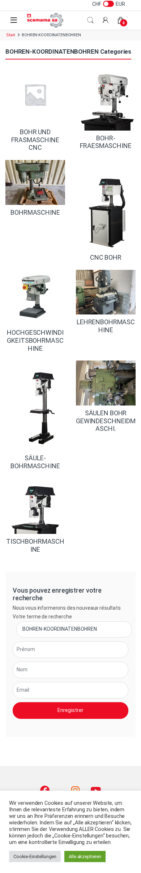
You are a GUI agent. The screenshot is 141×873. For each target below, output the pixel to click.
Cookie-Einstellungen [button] (34, 856)
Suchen (90, 20)
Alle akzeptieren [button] (85, 856)
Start (10, 35)
